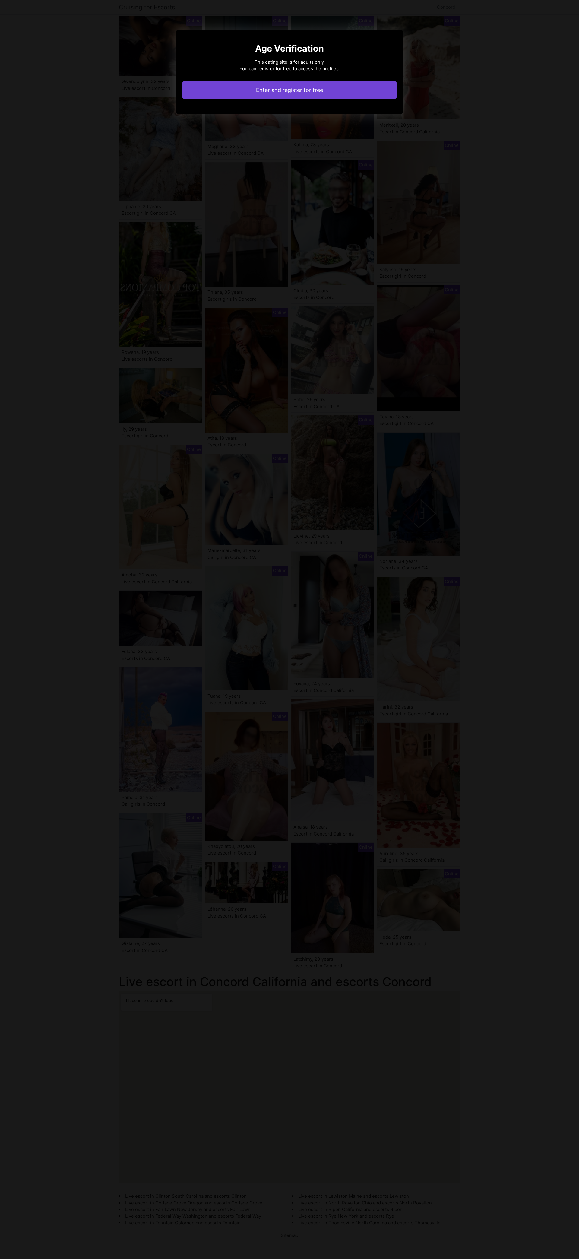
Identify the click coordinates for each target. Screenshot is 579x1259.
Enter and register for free (289, 90)
